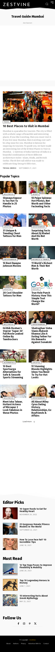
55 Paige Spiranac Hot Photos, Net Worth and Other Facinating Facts (41, 202)
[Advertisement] (27, 53)
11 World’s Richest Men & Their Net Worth (41, 266)
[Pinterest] (30, 624)
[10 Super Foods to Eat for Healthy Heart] (10, 513)
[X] (35, 624)
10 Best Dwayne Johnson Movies (12, 265)
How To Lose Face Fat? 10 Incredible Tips (33, 540)
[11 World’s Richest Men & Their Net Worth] (42, 252)
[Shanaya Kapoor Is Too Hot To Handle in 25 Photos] (13, 187)
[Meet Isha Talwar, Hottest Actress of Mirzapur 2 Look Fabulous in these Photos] (13, 391)
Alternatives (9, 363)
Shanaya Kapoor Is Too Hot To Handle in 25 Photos (12, 202)
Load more (27, 421)
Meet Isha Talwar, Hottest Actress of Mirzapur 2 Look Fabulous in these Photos (13, 407)
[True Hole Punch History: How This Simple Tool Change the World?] (42, 282)
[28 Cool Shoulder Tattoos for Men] (13, 282)
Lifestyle (8, 227)
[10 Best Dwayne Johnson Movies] (13, 252)
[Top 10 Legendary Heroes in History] (10, 585)
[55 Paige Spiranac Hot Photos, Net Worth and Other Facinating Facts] (42, 187)
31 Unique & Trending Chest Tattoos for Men (12, 233)
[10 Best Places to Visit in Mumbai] (27, 106)
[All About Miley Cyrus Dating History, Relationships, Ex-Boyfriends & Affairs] (42, 391)
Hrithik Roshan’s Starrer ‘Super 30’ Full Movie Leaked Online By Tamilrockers (13, 334)
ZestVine (32, 640)
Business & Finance (40, 259)
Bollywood (9, 194)
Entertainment (38, 227)
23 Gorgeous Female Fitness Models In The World (35, 525)
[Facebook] (18, 624)
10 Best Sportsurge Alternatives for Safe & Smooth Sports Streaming (13, 372)
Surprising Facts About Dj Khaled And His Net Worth (40, 234)
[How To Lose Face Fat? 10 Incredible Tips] (10, 544)
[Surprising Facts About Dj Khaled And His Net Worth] (42, 220)
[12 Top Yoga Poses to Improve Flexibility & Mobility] (10, 569)
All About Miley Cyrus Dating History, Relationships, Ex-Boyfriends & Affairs (41, 408)
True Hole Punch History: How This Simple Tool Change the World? (41, 298)
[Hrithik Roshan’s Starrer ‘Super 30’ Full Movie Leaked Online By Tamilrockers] (13, 317)
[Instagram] (24, 624)
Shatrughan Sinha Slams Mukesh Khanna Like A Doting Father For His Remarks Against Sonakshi (41, 335)
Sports (35, 194)
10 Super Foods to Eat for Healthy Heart (33, 510)
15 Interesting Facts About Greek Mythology (34, 597)
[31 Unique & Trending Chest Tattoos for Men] (13, 220)
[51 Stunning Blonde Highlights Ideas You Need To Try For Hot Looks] (42, 356)
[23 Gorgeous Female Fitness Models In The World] (10, 529)
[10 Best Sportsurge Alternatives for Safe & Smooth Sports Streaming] (13, 356)
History (35, 289)
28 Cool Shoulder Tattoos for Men (13, 294)
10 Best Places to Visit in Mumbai (26, 126)
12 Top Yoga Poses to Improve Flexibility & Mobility (36, 566)
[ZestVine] (16, 4)
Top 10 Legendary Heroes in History (35, 581)
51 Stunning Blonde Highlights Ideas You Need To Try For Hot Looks (41, 372)
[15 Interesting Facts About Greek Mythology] (10, 600)
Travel (7, 122)
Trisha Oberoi (9, 168)
